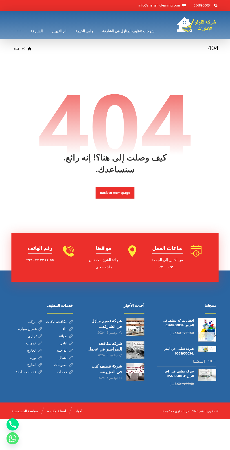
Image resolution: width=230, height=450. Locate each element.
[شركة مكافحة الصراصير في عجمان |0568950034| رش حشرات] (135, 350)
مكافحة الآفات (56, 321)
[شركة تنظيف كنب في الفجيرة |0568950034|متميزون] (135, 372)
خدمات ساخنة (26, 371)
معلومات (60, 364)
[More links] (19, 25)
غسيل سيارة (27, 328)
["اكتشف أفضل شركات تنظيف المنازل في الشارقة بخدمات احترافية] (198, 24)
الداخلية (61, 350)
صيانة (63, 335)
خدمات (31, 343)
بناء (64, 328)
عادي (63, 343)
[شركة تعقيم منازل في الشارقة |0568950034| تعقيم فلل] (135, 327)
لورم (33, 357)
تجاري (32, 335)
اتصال (63, 357)
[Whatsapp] (13, 438)
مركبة (32, 321)
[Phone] (13, 424)
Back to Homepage (115, 192)
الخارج (32, 350)
